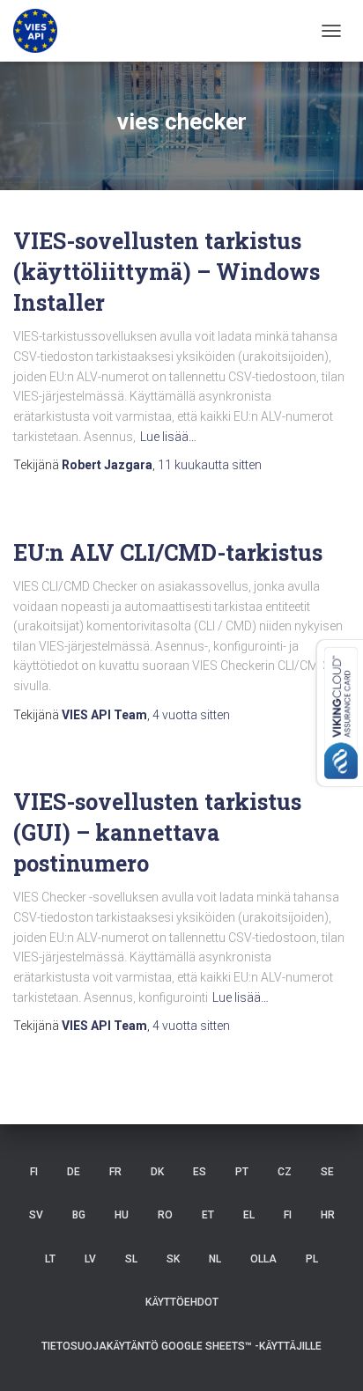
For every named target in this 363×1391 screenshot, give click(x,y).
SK (173, 1259)
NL (215, 1259)
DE (73, 1172)
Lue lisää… (168, 437)
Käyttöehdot (182, 1302)
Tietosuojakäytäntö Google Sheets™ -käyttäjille (181, 1346)
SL (131, 1259)
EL (249, 1215)
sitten (210, 465)
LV (90, 1259)
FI (34, 1172)
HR (328, 1215)
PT (241, 1172)
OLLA (263, 1259)
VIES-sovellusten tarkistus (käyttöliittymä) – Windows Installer (166, 271)
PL (312, 1259)
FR (115, 1172)
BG (78, 1215)
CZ (285, 1172)
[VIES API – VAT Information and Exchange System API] (41, 31)
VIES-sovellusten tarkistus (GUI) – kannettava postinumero (157, 832)
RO (165, 1215)
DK (157, 1172)
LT (50, 1259)
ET (208, 1215)
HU (122, 1215)
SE (327, 1172)
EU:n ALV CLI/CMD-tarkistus (167, 552)
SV (36, 1215)
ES (199, 1172)
